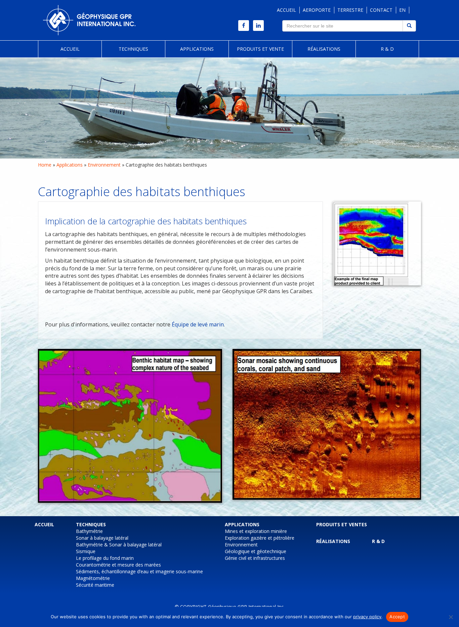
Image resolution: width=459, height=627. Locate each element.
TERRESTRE (350, 10)
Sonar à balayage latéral (102, 538)
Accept (397, 616)
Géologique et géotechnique (255, 551)
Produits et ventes (341, 524)
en (402, 10)
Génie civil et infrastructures (255, 558)
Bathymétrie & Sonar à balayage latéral (119, 544)
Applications (197, 49)
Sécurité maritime (95, 585)
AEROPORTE (317, 10)
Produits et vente (260, 49)
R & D (387, 49)
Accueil (70, 49)
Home (44, 165)
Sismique (85, 551)
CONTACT (381, 10)
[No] (450, 617)
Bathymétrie (89, 531)
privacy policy (367, 616)
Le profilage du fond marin (105, 558)
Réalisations (323, 49)
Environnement (104, 165)
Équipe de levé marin (198, 324)
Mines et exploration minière (256, 531)
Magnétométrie (93, 578)
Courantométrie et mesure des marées (118, 565)
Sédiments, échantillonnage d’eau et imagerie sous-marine (139, 571)
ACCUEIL (286, 10)
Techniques (133, 49)
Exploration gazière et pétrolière (259, 538)
